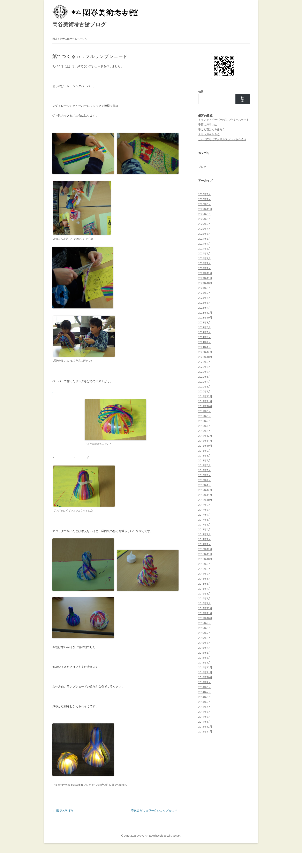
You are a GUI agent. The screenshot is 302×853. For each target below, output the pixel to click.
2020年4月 (204, 381)
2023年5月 (204, 303)
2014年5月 (204, 702)
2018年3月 (204, 475)
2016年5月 (204, 583)
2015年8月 (204, 628)
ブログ (87, 784)
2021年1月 (204, 347)
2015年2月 (204, 657)
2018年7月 (204, 460)
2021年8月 (204, 322)
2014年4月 (204, 707)
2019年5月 (204, 421)
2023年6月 (204, 298)
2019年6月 (204, 416)
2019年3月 (204, 426)
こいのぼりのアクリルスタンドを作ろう (222, 139)
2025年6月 (204, 219)
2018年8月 (204, 455)
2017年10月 (205, 500)
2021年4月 (204, 337)
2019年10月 (205, 406)
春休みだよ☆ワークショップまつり (156, 810)
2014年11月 (205, 672)
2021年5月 (204, 332)
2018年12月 (205, 436)
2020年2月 (204, 391)
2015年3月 (204, 652)
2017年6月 (204, 519)
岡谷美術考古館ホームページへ (69, 38)
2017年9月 (204, 505)
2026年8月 (204, 194)
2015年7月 (204, 633)
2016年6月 (204, 579)
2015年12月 (205, 608)
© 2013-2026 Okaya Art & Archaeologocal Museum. (151, 835)
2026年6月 (204, 204)
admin (122, 784)
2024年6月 (204, 248)
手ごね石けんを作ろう (211, 129)
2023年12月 (205, 273)
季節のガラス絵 (207, 124)
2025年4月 (204, 229)
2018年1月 (204, 485)
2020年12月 (205, 352)
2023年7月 (204, 293)
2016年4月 (204, 588)
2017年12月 (205, 490)
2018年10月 (205, 445)
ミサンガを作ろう (209, 134)
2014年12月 (205, 667)
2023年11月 (205, 278)
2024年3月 (204, 258)
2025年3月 (204, 234)
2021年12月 (205, 312)
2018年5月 (204, 470)
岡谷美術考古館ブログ (79, 24)
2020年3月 (204, 386)
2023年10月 (205, 283)
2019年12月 (205, 396)
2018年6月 (204, 465)
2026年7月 (204, 199)
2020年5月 (204, 376)
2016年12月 (205, 549)
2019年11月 (205, 401)
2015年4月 (204, 648)
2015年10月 (205, 618)
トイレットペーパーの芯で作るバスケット (223, 119)
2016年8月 (204, 569)
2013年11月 (205, 731)
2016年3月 (204, 593)
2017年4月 (204, 529)
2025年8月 (204, 214)
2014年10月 (205, 677)
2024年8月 (204, 238)
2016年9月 (204, 564)
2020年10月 (205, 357)
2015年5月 (204, 643)
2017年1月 (204, 544)
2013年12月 (205, 726)
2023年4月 (204, 307)
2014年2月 (204, 716)
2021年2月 (204, 342)
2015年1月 (204, 662)
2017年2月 (204, 539)
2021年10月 (205, 317)
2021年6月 (204, 327)
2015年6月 (204, 638)
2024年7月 (204, 243)
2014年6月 (204, 697)
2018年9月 (204, 450)
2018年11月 (205, 441)
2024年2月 (204, 263)
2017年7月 (204, 514)
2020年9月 (204, 362)
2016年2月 (204, 598)
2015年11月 (205, 613)
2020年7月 (204, 372)
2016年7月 (204, 574)
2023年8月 (204, 288)
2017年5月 (204, 524)
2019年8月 (204, 411)
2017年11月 (205, 495)
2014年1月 (204, 721)
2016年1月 (204, 603)
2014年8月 (204, 687)
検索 (201, 91)
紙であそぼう (62, 810)
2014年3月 (204, 712)
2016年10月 (205, 559)
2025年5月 (204, 224)
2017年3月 (204, 534)
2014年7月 (204, 692)
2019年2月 (204, 431)
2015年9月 (204, 623)
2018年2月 (204, 480)
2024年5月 (204, 253)
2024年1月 (204, 268)
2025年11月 (205, 209)
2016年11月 (205, 554)
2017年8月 (204, 510)
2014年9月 (204, 682)
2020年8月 (204, 367)
